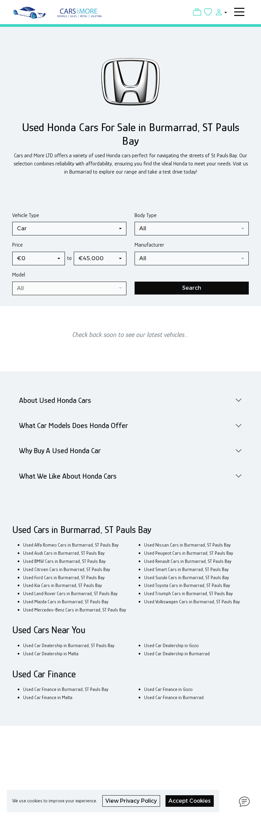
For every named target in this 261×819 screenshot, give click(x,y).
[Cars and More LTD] (59, 11)
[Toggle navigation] (239, 12)
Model (18, 275)
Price (17, 245)
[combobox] (69, 228)
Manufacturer (149, 245)
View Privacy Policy (131, 801)
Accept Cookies (190, 801)
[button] (219, 12)
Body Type (146, 215)
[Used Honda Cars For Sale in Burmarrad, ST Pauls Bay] (130, 85)
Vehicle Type (25, 215)
